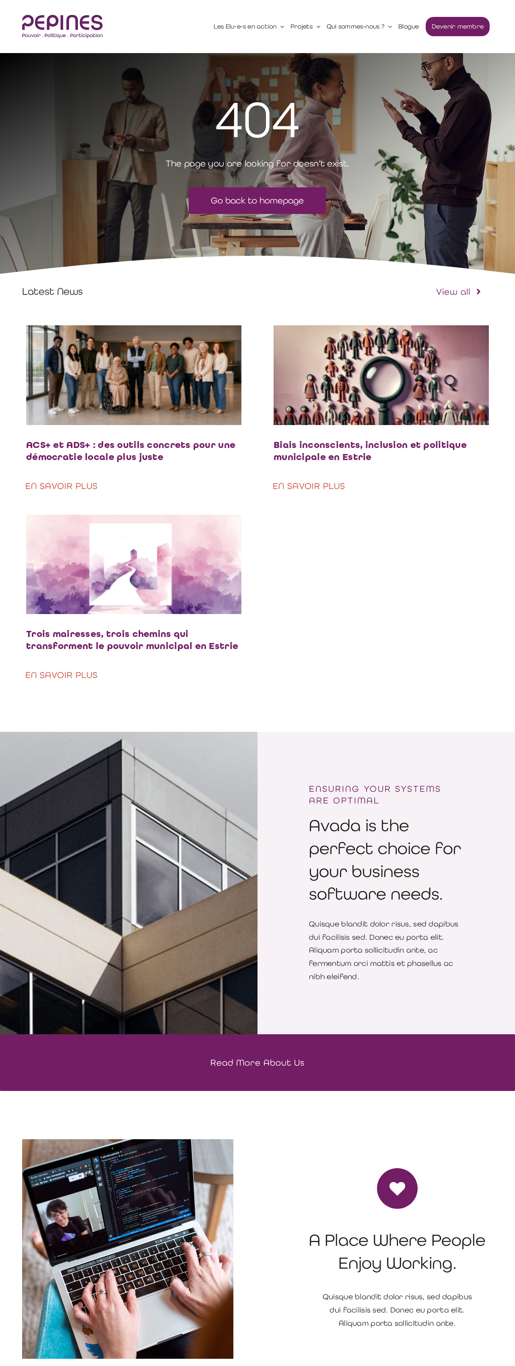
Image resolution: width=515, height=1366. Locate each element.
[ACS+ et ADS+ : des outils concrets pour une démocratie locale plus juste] (133, 331)
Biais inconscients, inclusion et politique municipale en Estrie (370, 451)
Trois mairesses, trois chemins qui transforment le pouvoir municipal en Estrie (132, 640)
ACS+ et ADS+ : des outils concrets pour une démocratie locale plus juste (130, 451)
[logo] (62, 18)
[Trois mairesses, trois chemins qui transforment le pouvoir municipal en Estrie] (133, 521)
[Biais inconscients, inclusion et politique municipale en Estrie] (381, 331)
